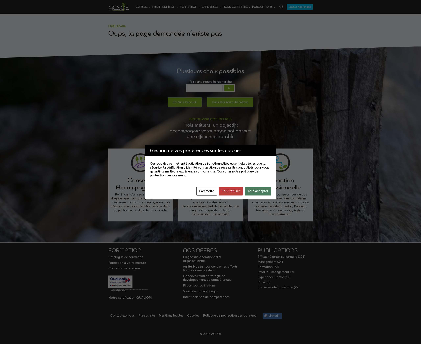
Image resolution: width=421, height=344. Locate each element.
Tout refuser (231, 191)
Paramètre (206, 191)
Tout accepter (258, 191)
